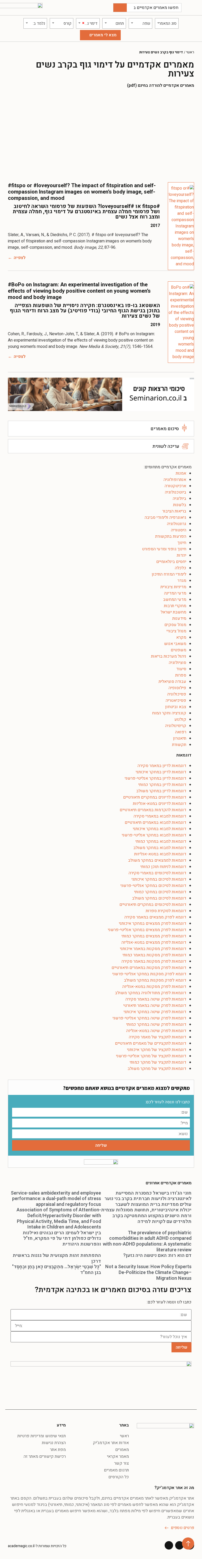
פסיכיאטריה (176, 700)
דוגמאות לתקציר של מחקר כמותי (158, 1062)
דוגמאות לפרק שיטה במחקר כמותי (156, 1024)
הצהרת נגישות (54, 1443)
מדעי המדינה (175, 593)
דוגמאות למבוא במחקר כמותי (160, 841)
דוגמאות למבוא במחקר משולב (159, 848)
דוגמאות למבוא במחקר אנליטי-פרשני (154, 835)
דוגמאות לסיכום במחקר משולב (159, 898)
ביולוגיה (179, 498)
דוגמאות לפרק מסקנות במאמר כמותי (154, 955)
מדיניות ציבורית (173, 587)
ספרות (180, 675)
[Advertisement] (101, 135)
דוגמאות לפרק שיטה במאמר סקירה (155, 999)
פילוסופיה (177, 688)
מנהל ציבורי (176, 631)
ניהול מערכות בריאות (168, 656)
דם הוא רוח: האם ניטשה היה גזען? (157, 1255)
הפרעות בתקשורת (170, 536)
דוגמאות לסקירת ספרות (166, 911)
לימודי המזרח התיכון (169, 574)
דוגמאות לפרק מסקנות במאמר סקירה (154, 961)
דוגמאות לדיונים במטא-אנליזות (159, 803)
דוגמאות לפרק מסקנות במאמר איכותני (153, 949)
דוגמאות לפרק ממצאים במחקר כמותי (154, 936)
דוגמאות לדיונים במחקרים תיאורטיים (154, 797)
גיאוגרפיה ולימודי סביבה (165, 517)
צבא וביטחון (175, 707)
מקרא (181, 637)
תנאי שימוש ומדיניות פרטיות (41, 1436)
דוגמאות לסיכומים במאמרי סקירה (157, 873)
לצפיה (20, 258)
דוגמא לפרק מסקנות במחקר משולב (155, 980)
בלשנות (179, 505)
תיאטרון (179, 738)
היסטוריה (178, 530)
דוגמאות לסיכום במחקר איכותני (159, 879)
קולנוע (180, 719)
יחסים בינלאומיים (171, 561)
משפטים (178, 650)
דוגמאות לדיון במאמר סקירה (162, 766)
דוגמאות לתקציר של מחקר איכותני (156, 1050)
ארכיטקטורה (175, 486)
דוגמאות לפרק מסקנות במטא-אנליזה (154, 986)
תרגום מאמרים (116, 1470)
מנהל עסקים (175, 625)
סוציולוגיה (177, 662)
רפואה (180, 732)
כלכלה (180, 568)
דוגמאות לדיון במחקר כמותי (162, 784)
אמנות (181, 473)
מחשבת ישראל (173, 612)
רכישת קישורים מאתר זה (45, 1456)
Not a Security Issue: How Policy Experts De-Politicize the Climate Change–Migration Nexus (148, 1272)
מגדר (182, 580)
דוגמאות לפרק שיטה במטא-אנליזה (156, 1031)
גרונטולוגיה (176, 524)
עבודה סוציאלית (172, 681)
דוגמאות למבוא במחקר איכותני (159, 829)
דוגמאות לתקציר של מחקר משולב (157, 1068)
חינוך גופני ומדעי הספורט (164, 549)
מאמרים (122, 1449)
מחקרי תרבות (175, 606)
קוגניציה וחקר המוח (169, 713)
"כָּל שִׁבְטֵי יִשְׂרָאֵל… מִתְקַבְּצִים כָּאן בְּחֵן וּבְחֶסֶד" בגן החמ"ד (56, 1269)
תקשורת (179, 745)
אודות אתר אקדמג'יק (111, 1443)
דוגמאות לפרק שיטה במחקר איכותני (155, 1012)
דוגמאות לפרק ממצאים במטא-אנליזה (154, 942)
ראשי (190, 52)
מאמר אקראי (118, 1456)
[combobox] (167, 23)
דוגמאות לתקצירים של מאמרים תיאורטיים (150, 1043)
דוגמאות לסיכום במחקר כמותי (160, 892)
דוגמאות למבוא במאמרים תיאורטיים (155, 822)
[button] (193, 7)
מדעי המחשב (174, 599)
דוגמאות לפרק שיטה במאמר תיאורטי (154, 1005)
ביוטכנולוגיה (175, 492)
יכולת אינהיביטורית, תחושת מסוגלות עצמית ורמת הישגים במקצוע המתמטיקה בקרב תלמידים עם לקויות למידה (146, 1215)
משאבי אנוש (175, 644)
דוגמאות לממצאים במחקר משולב (157, 860)
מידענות (179, 618)
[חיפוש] (120, 7)
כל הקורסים (118, 1477)
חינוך (182, 543)
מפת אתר (58, 1449)
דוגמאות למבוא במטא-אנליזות (160, 854)
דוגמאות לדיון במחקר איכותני (161, 772)
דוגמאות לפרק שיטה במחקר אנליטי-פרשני (149, 1018)
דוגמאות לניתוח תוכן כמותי (163, 867)
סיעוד (181, 669)
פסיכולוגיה (176, 694)
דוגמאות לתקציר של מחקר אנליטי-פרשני (151, 1056)
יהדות (181, 555)
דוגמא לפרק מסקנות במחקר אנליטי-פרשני (149, 974)
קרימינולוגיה (175, 726)
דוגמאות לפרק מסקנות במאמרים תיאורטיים (149, 967)
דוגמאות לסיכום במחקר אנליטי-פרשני (153, 885)
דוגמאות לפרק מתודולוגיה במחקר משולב (150, 993)
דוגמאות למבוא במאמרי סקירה (160, 816)
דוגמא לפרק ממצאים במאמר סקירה (155, 917)
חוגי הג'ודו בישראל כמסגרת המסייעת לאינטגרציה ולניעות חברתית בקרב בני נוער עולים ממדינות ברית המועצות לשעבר (147, 1199)
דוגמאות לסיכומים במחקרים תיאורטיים (152, 904)
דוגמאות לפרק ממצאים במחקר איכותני (152, 923)
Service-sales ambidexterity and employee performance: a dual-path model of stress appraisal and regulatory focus (56, 1199)
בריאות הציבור (174, 511)
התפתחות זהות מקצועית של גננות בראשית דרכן (57, 1258)
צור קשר (121, 1463)
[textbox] (166, 23)
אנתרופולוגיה (175, 479)
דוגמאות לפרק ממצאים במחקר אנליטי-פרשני (147, 930)
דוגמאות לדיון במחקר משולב (161, 791)
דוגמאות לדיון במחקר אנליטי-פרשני (155, 778)
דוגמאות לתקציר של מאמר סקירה (157, 1037)
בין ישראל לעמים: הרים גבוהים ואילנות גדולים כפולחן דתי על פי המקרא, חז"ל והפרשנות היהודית (62, 1238)
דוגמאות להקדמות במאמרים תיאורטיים (153, 810)
